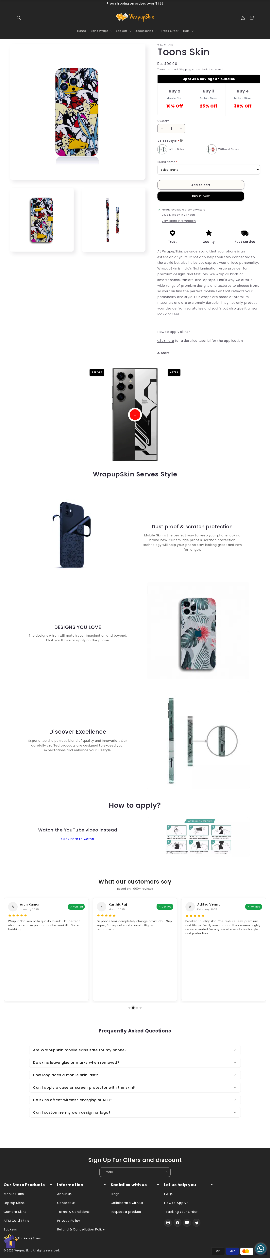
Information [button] (70, 1184)
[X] (196, 1223)
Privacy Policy (68, 1220)
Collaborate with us (127, 1203)
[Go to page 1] (129, 1008)
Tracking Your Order (181, 1211)
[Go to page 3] (137, 1008)
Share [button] (165, 353)
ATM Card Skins (16, 1220)
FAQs (168, 1194)
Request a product (126, 1211)
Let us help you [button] (180, 1184)
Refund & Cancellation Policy (81, 1229)
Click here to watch (77, 839)
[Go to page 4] (141, 1008)
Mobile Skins (14, 1194)
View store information (179, 221)
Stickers (10, 1229)
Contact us (66, 1203)
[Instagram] (168, 1223)
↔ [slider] (135, 414)
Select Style (168, 141)
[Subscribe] (166, 1172)
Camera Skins (15, 1211)
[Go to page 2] (133, 1008)
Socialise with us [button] (129, 1184)
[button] (19, 17)
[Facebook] (177, 1223)
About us (64, 1194)
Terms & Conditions (73, 1211)
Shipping (185, 69)
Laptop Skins (14, 1203)
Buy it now (201, 196)
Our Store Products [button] (24, 1184)
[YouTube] (187, 1223)
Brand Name (167, 162)
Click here (165, 340)
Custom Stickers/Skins (22, 1238)
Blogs (115, 1194)
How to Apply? (176, 1203)
